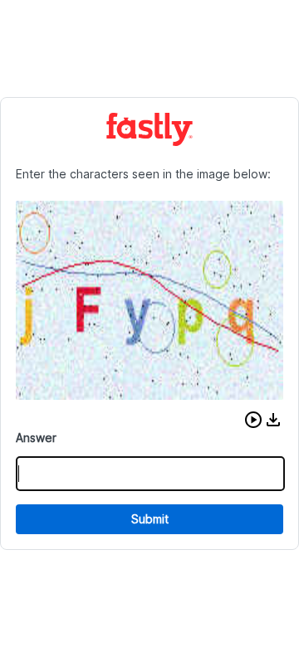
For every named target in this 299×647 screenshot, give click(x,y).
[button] (253, 420)
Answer (36, 438)
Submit (150, 519)
